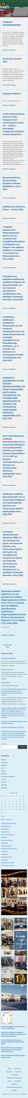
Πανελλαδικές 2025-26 (6, 846)
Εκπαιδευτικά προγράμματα (8, 776)
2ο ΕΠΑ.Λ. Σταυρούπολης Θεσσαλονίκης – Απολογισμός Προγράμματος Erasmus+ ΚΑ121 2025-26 (12, 1042)
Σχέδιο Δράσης (4, 860)
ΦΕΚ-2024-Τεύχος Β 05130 (7, 862)
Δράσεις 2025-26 (5, 832)
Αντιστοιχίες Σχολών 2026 (7, 669)
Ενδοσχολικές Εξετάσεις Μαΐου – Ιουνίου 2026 (12, 727)
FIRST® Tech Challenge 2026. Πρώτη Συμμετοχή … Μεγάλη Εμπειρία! (13, 1056)
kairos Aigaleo (7, 1012)
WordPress (4, 1094)
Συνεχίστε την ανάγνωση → (9, 50)
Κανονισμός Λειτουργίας (7, 840)
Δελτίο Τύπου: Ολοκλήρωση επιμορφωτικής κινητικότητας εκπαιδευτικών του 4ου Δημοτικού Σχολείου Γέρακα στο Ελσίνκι (13, 1034)
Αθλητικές (3, 759)
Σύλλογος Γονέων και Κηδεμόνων (9, 848)
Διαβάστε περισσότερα (6, 820)
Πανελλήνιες (4, 784)
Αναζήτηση (24, 13)
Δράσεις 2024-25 (5, 829)
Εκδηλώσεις (4, 773)
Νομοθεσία (4, 782)
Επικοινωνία (4, 837)
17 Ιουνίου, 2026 (5, 627)
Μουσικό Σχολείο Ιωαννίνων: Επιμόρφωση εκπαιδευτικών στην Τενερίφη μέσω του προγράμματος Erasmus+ (12, 1049)
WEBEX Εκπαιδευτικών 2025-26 (14, 1078)
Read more (12, 666)
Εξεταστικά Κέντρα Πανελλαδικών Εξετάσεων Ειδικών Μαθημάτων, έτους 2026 (14, 722)
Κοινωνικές (3, 779)
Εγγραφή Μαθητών (6, 682)
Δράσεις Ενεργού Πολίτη (7, 834)
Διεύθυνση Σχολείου (6, 826)
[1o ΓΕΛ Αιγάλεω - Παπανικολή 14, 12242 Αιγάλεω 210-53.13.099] (3, 4)
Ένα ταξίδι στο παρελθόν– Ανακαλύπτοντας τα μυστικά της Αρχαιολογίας (13, 1027)
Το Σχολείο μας (4, 851)
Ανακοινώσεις (4, 762)
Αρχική (9, 1068)
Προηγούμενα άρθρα (7, 646)
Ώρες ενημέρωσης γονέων (7, 865)
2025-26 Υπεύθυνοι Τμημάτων (8, 823)
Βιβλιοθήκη (4, 765)
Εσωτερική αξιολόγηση (6, 857)
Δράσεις (3, 770)
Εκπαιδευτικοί (4, 854)
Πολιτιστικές (4, 787)
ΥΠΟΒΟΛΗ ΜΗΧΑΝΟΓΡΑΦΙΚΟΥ (8, 658)
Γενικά (2, 768)
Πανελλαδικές (4, 843)
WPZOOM (24, 1094)
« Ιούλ (2, 816)
